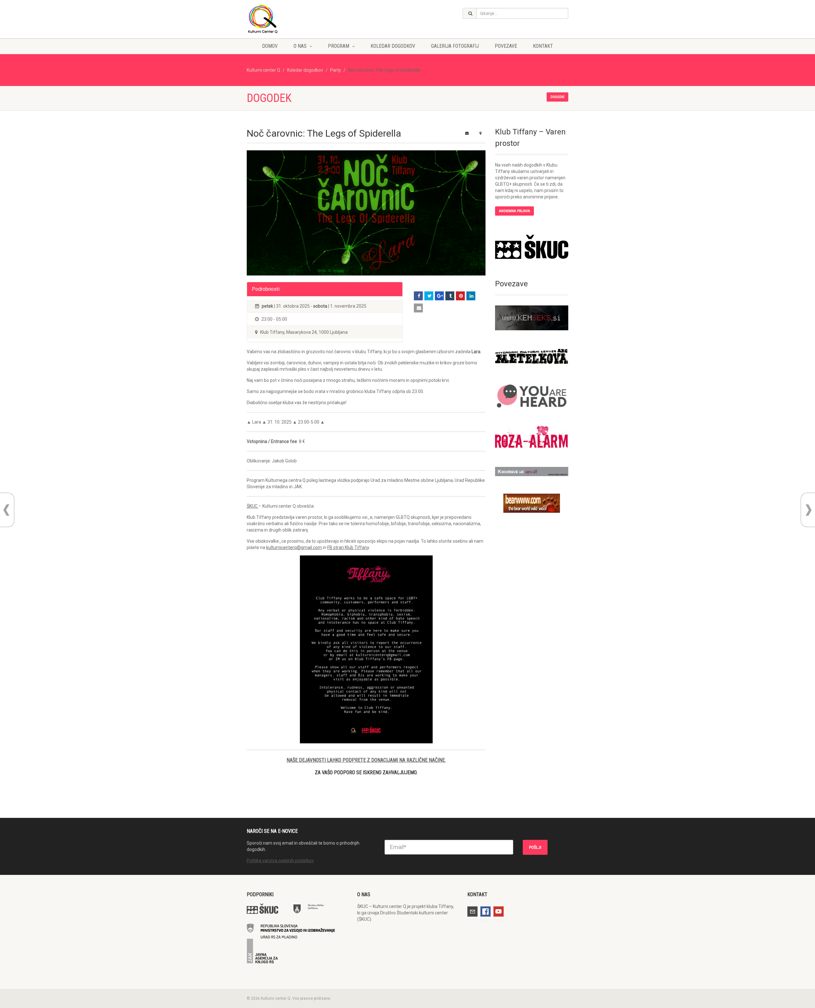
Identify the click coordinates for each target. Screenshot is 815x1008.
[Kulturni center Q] (297, 18)
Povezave (506, 46)
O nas (300, 46)
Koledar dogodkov (393, 46)
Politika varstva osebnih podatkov (280, 860)
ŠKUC (253, 506)
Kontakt (543, 46)
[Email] (418, 308)
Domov (270, 46)
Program (338, 46)
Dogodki (557, 97)
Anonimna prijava (514, 211)
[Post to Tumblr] (449, 295)
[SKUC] (531, 246)
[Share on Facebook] (418, 295)
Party (335, 70)
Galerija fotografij (455, 46)
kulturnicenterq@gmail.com (294, 547)
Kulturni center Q (263, 70)
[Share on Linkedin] (470, 295)
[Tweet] (428, 295)
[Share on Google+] (439, 295)
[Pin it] (460, 295)
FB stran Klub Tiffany (348, 547)
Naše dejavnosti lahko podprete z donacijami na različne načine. (366, 760)
